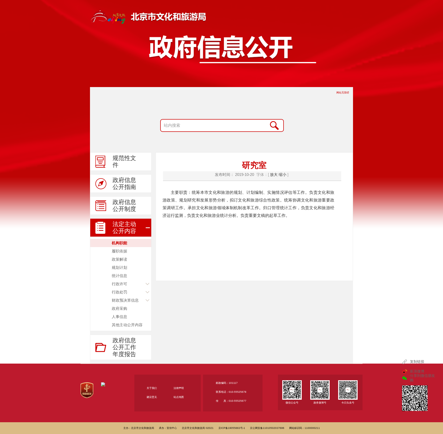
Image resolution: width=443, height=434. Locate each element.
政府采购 (119, 308)
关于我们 (152, 388)
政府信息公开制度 (124, 205)
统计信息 (119, 275)
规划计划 (119, 267)
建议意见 (152, 397)
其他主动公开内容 (127, 325)
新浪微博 (417, 371)
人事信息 (119, 316)
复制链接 (417, 361)
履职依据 (119, 251)
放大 (274, 174)
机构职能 (119, 243)
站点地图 (179, 397)
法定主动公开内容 (124, 227)
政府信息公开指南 (124, 183)
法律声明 (179, 388)
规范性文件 (124, 161)
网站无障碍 (342, 92)
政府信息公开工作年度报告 (124, 347)
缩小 (282, 174)
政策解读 (119, 259)
